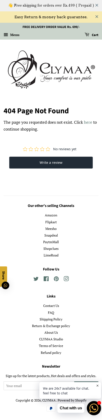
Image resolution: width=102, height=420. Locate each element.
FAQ (51, 312)
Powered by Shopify (72, 400)
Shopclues (51, 248)
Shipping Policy (51, 319)
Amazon (51, 215)
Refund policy (51, 352)
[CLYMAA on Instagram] (66, 279)
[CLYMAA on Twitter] (36, 279)
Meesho (51, 228)
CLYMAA (49, 400)
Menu (14, 34)
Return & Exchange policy (51, 326)
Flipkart (51, 222)
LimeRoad (51, 255)
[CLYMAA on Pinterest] (56, 279)
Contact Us (51, 305)
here (88, 122)
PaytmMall (51, 242)
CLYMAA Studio (51, 339)
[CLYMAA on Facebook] (46, 279)
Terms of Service (51, 345)
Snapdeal (51, 235)
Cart (94, 35)
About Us (51, 332)
